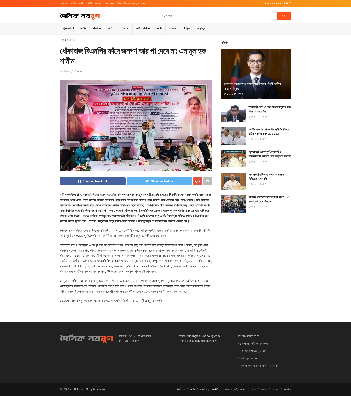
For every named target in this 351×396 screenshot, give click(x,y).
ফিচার (119, 3)
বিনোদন (127, 3)
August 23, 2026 (234, 94)
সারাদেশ (98, 3)
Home (63, 39)
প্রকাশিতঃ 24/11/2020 (71, 71)
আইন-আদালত (109, 3)
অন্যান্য (144, 3)
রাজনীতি (81, 3)
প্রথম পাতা (64, 3)
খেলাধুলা (135, 3)
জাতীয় (73, 3)
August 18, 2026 (258, 206)
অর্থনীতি (90, 3)
